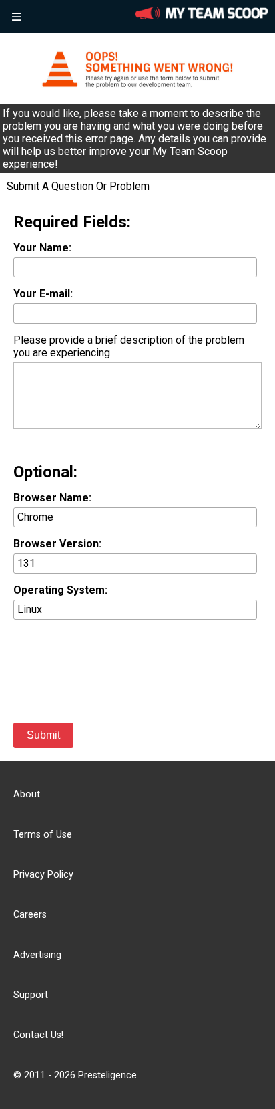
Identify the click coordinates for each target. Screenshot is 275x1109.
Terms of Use (42, 834)
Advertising (37, 955)
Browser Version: (57, 543)
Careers (30, 914)
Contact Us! (38, 1035)
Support (30, 995)
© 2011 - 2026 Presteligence (75, 1075)
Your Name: (42, 247)
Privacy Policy (43, 874)
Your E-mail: (43, 293)
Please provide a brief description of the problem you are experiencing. (128, 346)
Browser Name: (52, 497)
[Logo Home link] (201, 14)
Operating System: (60, 590)
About (26, 794)
